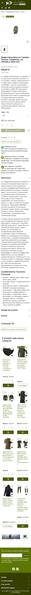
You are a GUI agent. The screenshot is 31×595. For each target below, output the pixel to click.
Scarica (4, 316)
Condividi (9, 138)
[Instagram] (17, 569)
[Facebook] (13, 569)
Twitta (12, 138)
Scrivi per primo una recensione (13, 329)
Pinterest (14, 138)
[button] (2, 8)
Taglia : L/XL (5, 112)
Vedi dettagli (22, 385)
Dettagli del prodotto (9, 310)
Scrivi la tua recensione (12, 142)
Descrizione (6, 178)
